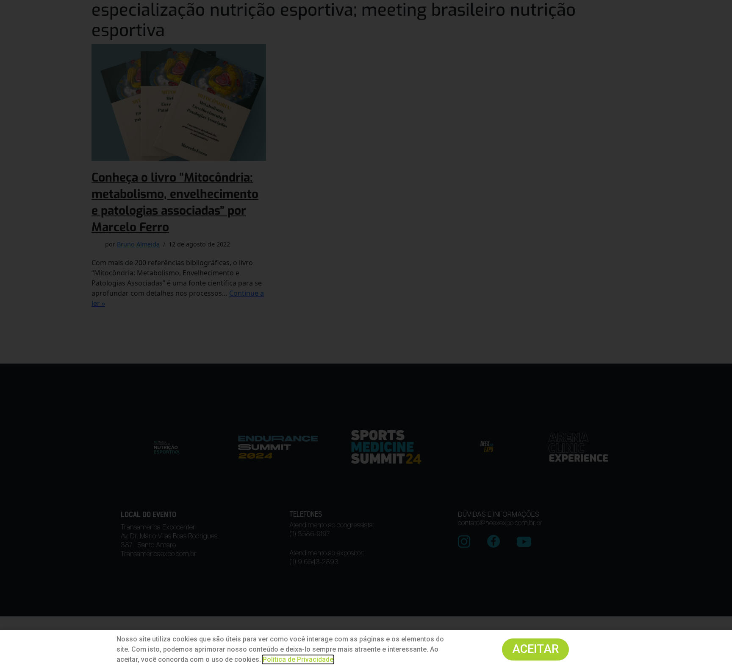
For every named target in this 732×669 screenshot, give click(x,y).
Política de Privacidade (298, 659)
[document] (366, 334)
